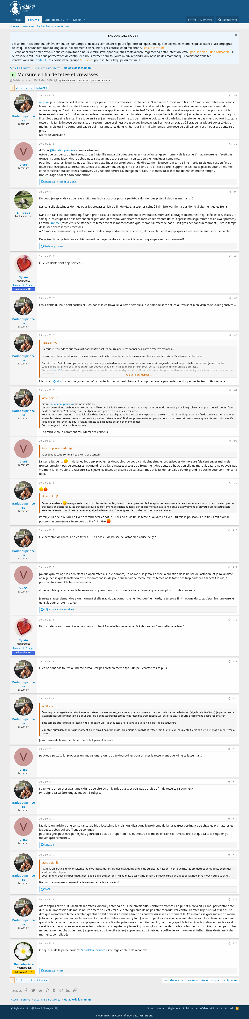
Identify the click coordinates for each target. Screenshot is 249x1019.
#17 (235, 819)
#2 (235, 143)
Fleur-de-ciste (23, 964)
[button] (67, 19)
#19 (235, 899)
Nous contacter (156, 1008)
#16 (235, 782)
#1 (235, 95)
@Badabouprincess (62, 150)
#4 (235, 256)
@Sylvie (44, 102)
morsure (83, 80)
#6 (235, 335)
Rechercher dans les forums (53, 26)
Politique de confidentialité (198, 1008)
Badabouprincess (22, 80)
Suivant (40, 88)
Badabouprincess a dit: (55, 448)
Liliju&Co (23, 212)
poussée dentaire (100, 80)
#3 (235, 192)
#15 (235, 749)
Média (77, 20)
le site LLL (41, 60)
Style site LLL (21, 1008)
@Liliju (57, 381)
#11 (235, 567)
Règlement (173, 1008)
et (60, 181)
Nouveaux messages (22, 26)
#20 (235, 943)
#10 (235, 530)
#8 (235, 440)
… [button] (26, 88)
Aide (219, 1008)
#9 (235, 482)
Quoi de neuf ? (54, 20)
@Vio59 (55, 223)
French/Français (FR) (46, 1008)
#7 (235, 390)
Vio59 (23, 164)
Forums (33, 20)
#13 (235, 661)
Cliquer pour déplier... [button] (138, 374)
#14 (235, 698)
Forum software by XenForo (124, 1015)
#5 (235, 298)
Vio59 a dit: (48, 398)
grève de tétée (67, 80)
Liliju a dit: (47, 343)
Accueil (17, 20)
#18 (235, 855)
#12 (235, 619)
